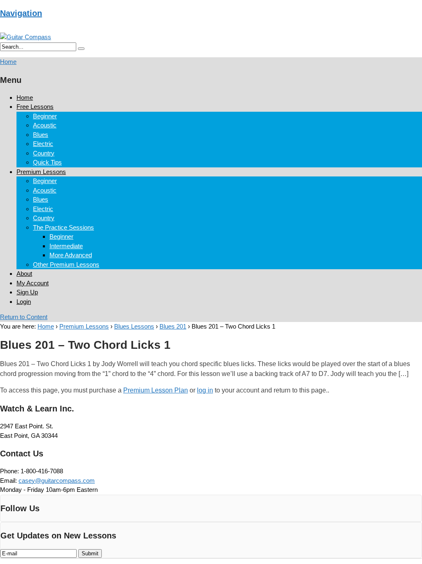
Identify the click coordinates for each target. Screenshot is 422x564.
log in (205, 390)
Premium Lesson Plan (155, 390)
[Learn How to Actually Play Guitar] (25, 36)
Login (23, 301)
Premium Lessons (41, 171)
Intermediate (66, 245)
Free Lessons (35, 106)
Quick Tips (47, 162)
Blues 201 (172, 326)
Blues (40, 134)
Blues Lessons (134, 326)
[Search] (81, 48)
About (24, 273)
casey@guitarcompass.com (57, 480)
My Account (32, 283)
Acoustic (44, 125)
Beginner (45, 116)
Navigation (21, 13)
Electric (43, 143)
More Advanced (70, 254)
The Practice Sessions (63, 227)
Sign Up (27, 292)
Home (24, 97)
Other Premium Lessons (66, 264)
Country (43, 153)
